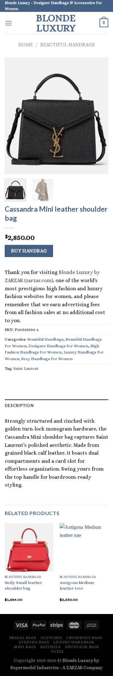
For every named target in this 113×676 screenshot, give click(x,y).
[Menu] (8, 23)
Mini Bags (25, 647)
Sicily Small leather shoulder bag (23, 585)
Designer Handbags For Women (58, 345)
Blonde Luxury (56, 23)
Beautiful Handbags (67, 45)
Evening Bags (34, 642)
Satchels (50, 647)
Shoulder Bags (82, 647)
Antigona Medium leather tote (77, 585)
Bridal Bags (22, 638)
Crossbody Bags (84, 638)
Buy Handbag (29, 251)
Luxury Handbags (73, 642)
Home (25, 45)
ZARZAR (74, 667)
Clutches (51, 638)
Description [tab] (19, 405)
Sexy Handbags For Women (47, 358)
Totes (57, 651)
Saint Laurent (26, 368)
